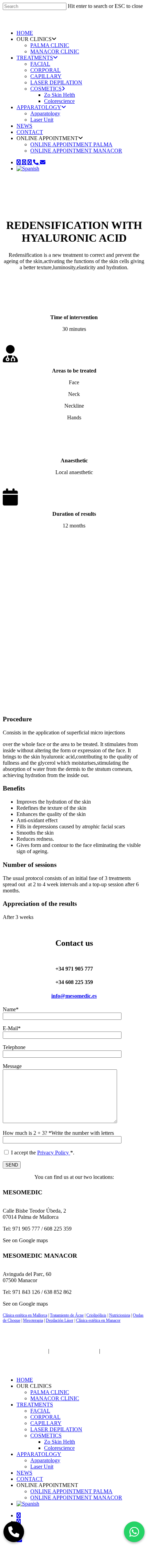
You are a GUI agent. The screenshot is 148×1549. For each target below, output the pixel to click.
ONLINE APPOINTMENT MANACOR (76, 151)
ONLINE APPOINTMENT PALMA (71, 144)
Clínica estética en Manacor (98, 1320)
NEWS (24, 126)
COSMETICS (46, 89)
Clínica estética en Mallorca (25, 1315)
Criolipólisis (96, 1315)
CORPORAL (45, 70)
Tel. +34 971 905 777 (74, 1351)
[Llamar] (13, 1531)
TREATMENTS (35, 58)
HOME (25, 33)
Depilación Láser (59, 1320)
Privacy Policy (53, 1152)
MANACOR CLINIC (54, 51)
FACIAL (40, 64)
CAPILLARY (46, 76)
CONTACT (30, 132)
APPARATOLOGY (39, 107)
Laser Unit (41, 120)
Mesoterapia (33, 1320)
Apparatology (45, 113)
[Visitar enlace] (32, 21)
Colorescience (59, 101)
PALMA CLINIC (49, 45)
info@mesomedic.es (74, 996)
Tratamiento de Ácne (67, 1315)
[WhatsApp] (134, 1531)
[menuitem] (28, 168)
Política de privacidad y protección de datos (63, 1354)
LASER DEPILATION (56, 82)
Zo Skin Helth (59, 95)
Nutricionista (119, 1315)
